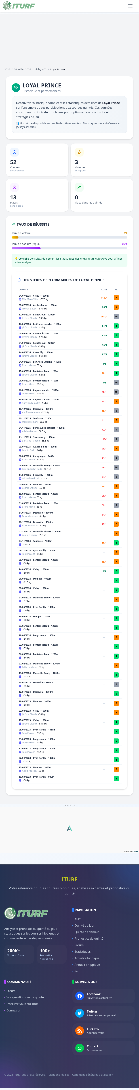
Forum (79, 945)
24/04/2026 (25, 342)
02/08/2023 (25, 710)
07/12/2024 (25, 531)
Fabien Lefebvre (30, 516)
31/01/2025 (25, 512)
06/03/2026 (25, 380)
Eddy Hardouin (29, 667)
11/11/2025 (25, 437)
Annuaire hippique (87, 965)
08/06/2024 (25, 607)
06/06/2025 (25, 456)
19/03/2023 (25, 776)
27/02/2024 (25, 663)
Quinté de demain (87, 932)
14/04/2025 (25, 475)
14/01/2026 (25, 399)
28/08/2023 (25, 701)
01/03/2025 (25, 503)
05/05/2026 (25, 333)
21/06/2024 (25, 597)
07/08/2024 (25, 588)
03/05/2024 (25, 625)
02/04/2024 (25, 644)
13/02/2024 (25, 673)
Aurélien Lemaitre (31, 403)
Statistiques (83, 952)
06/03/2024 (25, 654)
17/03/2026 (25, 371)
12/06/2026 (25, 314)
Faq (77, 971)
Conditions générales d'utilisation (92, 1074)
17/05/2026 (25, 324)
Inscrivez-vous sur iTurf (22, 1004)
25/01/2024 (25, 682)
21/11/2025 (25, 427)
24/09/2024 (25, 569)
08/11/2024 (25, 550)
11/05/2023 (25, 748)
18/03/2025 (25, 493)
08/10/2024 (25, 559)
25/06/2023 (25, 729)
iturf (78, 919)
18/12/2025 (25, 408)
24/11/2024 (25, 541)
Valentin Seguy (29, 535)
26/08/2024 (25, 578)
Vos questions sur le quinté (25, 997)
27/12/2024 (25, 522)
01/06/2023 (25, 739)
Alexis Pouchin (29, 770)
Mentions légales (59, 1074)
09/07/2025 (25, 446)
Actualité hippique (87, 958)
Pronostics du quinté (89, 939)
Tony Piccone (28, 393)
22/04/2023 (25, 757)
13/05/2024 (25, 616)
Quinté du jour (85, 925)
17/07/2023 (25, 720)
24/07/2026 (25, 295)
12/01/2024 (25, 691)
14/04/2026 (25, 352)
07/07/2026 (25, 305)
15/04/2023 (25, 767)
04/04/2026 (25, 361)
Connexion (14, 1010)
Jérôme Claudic (29, 318)
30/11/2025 (25, 418)
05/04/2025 (25, 484)
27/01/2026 (25, 390)
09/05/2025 (25, 465)
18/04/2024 (25, 635)
